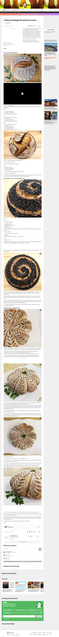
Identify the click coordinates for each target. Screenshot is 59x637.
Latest (10, 12)
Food (4, 18)
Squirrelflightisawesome (8, 551)
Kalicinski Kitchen (7, 22)
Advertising (40, 632)
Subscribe (39, 616)
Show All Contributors (22, 541)
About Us (44, 632)
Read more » (12, 538)
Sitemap (31, 634)
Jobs (47, 632)
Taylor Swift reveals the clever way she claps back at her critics (50, 41)
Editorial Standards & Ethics (37, 634)
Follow (38, 536)
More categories (6, 612)
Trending (6, 12)
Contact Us (50, 632)
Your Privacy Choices (34, 632)
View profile (30, 536)
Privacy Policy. (7, 619)
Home (2, 12)
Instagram (13, 44)
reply (8, 553)
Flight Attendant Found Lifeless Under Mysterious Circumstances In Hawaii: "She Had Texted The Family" (50, 122)
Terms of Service (49, 634)
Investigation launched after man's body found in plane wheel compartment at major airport (50, 54)
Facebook (9, 44)
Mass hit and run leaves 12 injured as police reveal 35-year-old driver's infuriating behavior (50, 108)
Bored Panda (10, 633)
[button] (40, 579)
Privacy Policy (44, 634)
